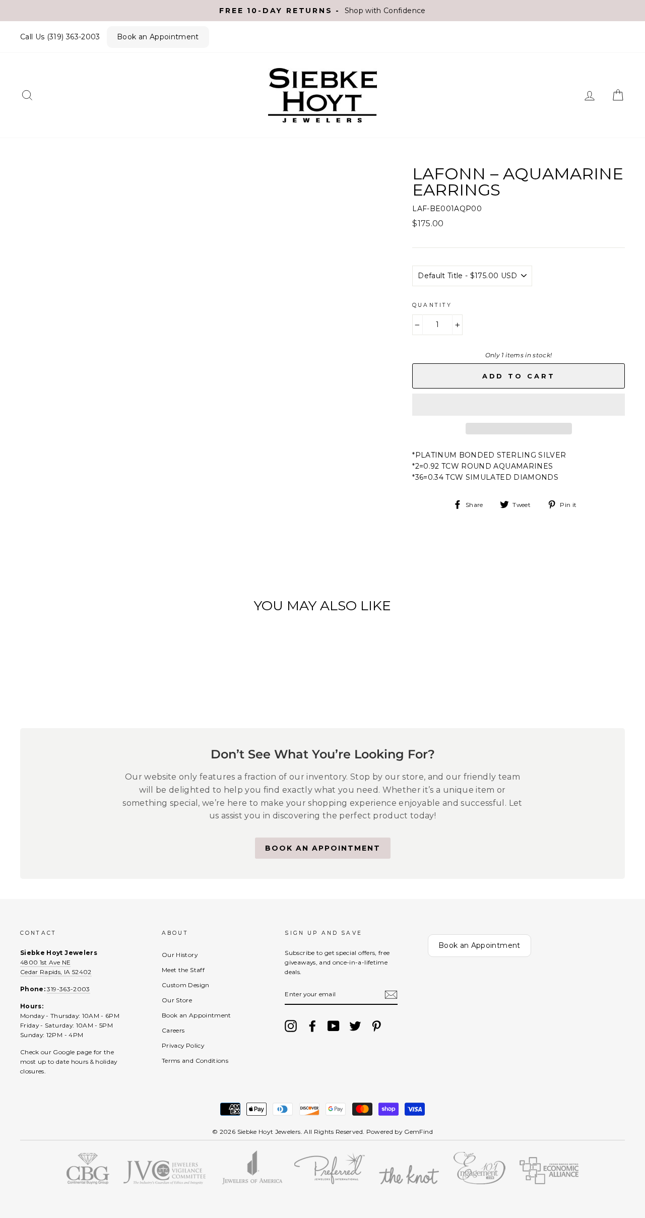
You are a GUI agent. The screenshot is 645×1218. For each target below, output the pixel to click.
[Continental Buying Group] (87, 1181)
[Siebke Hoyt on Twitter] (355, 1026)
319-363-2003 (68, 989)
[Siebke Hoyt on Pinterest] (376, 1026)
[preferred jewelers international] (329, 1181)
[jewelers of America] (252, 1181)
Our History (180, 954)
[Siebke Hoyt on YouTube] (334, 1026)
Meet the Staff (183, 970)
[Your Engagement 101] (479, 1181)
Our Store (177, 1000)
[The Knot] (409, 1181)
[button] (518, 405)
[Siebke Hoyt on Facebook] (312, 1026)
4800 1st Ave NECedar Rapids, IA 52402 (56, 967)
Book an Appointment (158, 36)
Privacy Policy (183, 1045)
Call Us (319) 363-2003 (60, 36)
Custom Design (186, 985)
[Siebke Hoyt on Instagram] (291, 1026)
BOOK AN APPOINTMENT (322, 848)
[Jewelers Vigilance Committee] (164, 1181)
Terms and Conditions (195, 1060)
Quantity (432, 305)
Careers (173, 1030)
